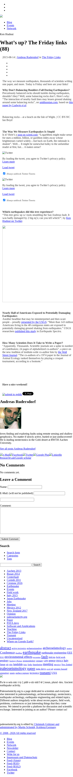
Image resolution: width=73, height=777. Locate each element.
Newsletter (12, 748)
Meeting (11, 604)
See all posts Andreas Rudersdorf (17, 448)
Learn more (8, 161)
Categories (12, 555)
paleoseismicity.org (17, 616)
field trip (52, 657)
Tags (9, 558)
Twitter (10, 772)
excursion (37, 657)
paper (31, 668)
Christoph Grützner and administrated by (29, 726)
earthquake (32, 652)
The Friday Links (51, 57)
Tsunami (11, 635)
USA (54, 672)
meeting (48, 664)
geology (4, 660)
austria (69, 648)
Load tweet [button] (8, 167)
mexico (57, 664)
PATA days (13, 623)
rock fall (50, 669)
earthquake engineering (54, 652)
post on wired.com (28, 134)
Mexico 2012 (14, 607)
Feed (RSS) (13, 763)
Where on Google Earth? (20, 641)
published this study (25, 331)
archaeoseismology (34, 648)
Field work (13, 592)
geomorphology (29, 661)
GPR (46, 661)
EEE (69, 652)
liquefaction (37, 665)
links (30, 664)
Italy (66, 660)
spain (12, 673)
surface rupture (22, 673)
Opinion (11, 613)
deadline (18, 653)
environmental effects (18, 657)
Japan (2, 664)
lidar (25, 665)
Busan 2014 (13, 573)
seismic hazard (60, 669)
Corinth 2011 (14, 580)
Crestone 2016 (14, 583)
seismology (4, 673)
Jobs (9, 601)
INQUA (59, 661)
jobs (11, 664)
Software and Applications (21, 626)
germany (39, 661)
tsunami (45, 672)
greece (52, 660)
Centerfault (13, 576)
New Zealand (66, 664)
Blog (9, 22)
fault (44, 657)
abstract (5, 648)
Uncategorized (14, 638)
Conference (7, 652)
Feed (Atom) (14, 760)
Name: (3, 486)
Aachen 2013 (14, 570)
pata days (41, 668)
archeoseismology (54, 648)
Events (10, 25)
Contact (11, 751)
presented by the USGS (34, 322)
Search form (13, 552)
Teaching (12, 629)
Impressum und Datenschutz (22, 757)
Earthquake (13, 586)
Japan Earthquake (16, 598)
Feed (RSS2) (14, 766)
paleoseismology (13, 668)
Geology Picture (15, 661)
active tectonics (19, 648)
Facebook (12, 769)
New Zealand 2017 (17, 610)
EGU (2, 657)
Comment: (5, 505)
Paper (10, 619)
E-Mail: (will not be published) (16, 493)
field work (60, 657)
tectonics (34, 672)
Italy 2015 (12, 595)
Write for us (13, 754)
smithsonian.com (49, 102)
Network (11, 28)
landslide (18, 664)
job (7, 664)
